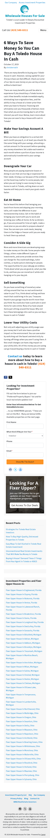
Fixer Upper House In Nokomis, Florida (22, 598)
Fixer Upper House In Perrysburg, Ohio (22, 775)
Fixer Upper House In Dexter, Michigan (22, 679)
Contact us (15, 356)
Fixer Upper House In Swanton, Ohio (21, 721)
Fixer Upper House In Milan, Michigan (22, 666)
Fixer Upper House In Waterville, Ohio (22, 754)
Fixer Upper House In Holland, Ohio (21, 767)
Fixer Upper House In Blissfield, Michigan (23, 634)
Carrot (43, 834)
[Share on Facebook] (5, 377)
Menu (43, 30)
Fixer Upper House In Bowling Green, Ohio (24, 742)
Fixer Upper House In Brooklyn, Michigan (23, 647)
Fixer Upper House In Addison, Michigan (23, 643)
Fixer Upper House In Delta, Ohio (20, 725)
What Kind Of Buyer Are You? (20, 431)
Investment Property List (16, 795)
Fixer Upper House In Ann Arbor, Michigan (24, 662)
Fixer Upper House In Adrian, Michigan (22, 638)
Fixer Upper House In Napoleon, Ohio (22, 733)
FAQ (30, 795)
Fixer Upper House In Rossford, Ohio (21, 762)
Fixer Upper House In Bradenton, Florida (23, 614)
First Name (11, 422)
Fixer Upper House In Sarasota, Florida (22, 630)
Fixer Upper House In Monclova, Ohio (22, 750)
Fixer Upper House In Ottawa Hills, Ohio (23, 758)
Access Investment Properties (32, 2)
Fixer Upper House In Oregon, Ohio (21, 717)
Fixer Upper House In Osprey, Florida (21, 594)
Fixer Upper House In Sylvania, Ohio (21, 779)
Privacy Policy (16, 798)
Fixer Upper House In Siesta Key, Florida (23, 626)
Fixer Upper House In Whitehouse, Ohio (23, 746)
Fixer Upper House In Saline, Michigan (22, 670)
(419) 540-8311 (19, 30)
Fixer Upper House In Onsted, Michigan (23, 675)
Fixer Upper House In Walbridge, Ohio (22, 713)
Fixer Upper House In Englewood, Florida (23, 590)
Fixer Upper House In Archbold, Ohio (21, 738)
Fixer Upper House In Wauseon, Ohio (21, 729)
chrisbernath (12, 67)
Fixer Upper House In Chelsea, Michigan (23, 683)
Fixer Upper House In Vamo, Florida (21, 618)
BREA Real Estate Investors (25, 802)
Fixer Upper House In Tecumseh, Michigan (24, 651)
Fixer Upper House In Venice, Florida (21, 602)
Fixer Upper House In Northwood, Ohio (23, 709)
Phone (9, 441)
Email (10, 450)
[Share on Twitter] (10, 377)
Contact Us (34, 798)
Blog (26, 798)
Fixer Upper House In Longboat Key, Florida (25, 622)
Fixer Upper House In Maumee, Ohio (21, 771)
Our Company (11, 2)
